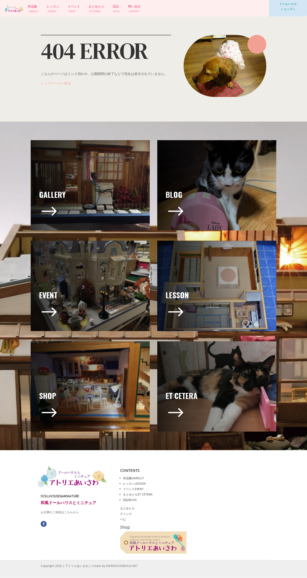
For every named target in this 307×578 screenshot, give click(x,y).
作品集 (133, 478)
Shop (125, 527)
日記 (130, 500)
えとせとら (137, 494)
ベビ (123, 519)
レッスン (134, 483)
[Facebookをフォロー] (44, 524)
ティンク (126, 514)
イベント (133, 489)
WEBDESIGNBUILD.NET (122, 566)
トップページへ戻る (56, 83)
